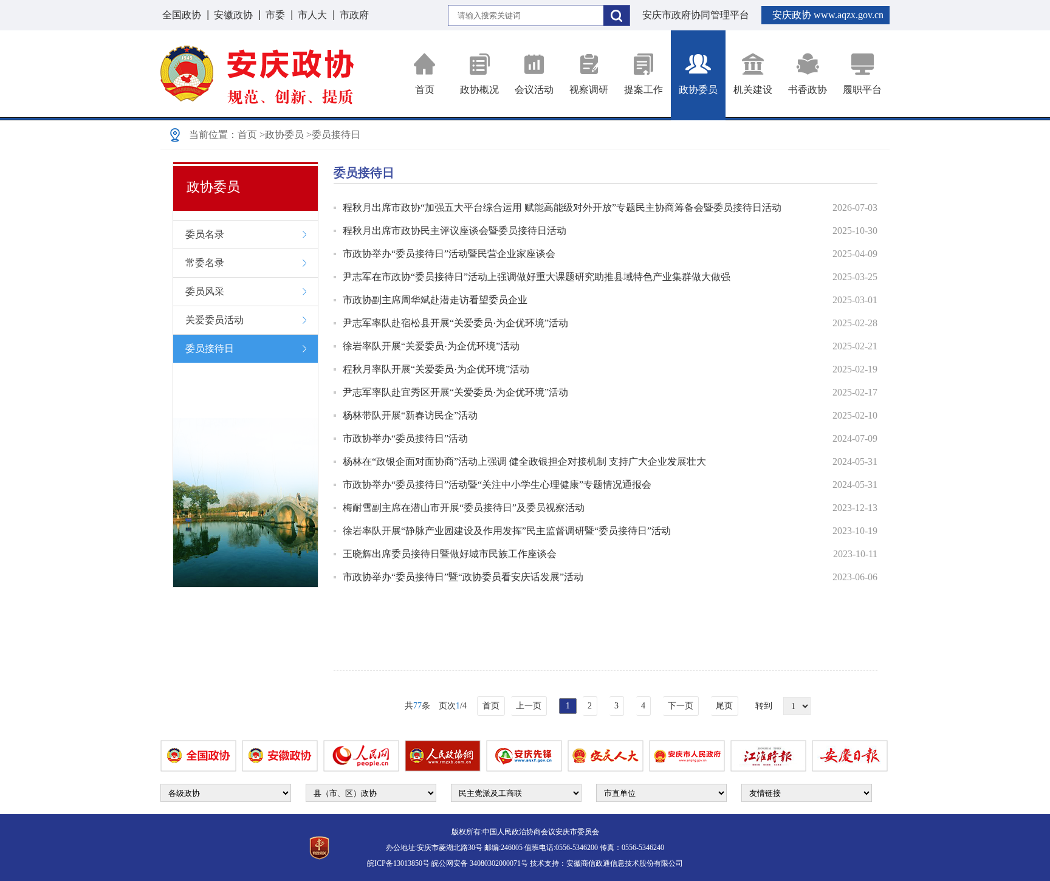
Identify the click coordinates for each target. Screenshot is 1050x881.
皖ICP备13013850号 (398, 863)
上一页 (528, 705)
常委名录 (204, 263)
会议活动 (534, 89)
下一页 (680, 705)
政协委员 (698, 89)
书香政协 (807, 89)
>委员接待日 (333, 134)
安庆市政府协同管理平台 (695, 15)
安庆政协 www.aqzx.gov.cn (828, 15)
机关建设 (752, 89)
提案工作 (643, 89)
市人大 (312, 15)
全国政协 (181, 15)
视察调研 (588, 89)
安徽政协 (233, 15)
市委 (275, 15)
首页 (424, 89)
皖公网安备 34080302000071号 (479, 863)
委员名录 (204, 234)
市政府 (354, 15)
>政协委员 (281, 134)
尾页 (724, 705)
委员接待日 (209, 348)
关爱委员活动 (214, 320)
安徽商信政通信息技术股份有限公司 (624, 863)
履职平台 (862, 89)
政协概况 (479, 89)
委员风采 (204, 291)
